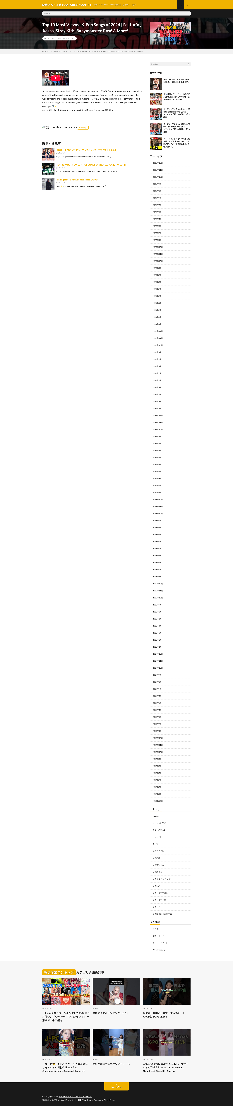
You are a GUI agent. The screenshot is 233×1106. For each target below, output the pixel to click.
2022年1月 (157, 492)
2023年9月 (157, 352)
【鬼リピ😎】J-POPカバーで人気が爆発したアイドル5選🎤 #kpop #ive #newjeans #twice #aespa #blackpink (65, 1067)
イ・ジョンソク (159, 823)
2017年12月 (158, 801)
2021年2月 (157, 570)
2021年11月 (158, 506)
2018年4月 (157, 794)
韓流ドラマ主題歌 (160, 893)
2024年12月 (158, 247)
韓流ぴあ (156, 886)
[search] (189, 13)
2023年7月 (157, 366)
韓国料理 (156, 858)
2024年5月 (157, 296)
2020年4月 (157, 626)
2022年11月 (158, 422)
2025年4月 (157, 219)
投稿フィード (158, 936)
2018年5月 (157, 787)
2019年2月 (157, 724)
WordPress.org (159, 950)
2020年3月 (157, 633)
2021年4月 (157, 555)
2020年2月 (157, 640)
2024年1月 (157, 324)
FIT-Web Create (85, 1100)
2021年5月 (157, 548)
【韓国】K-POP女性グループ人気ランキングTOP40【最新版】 (86, 150)
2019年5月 (157, 703)
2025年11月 (158, 170)
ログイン (156, 929)
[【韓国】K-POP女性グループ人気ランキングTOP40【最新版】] (48, 154)
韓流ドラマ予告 (159, 900)
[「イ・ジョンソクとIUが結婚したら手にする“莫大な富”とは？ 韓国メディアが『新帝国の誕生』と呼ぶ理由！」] (156, 143)
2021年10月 (158, 513)
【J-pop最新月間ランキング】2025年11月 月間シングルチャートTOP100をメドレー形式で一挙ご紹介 (66, 1016)
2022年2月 (157, 485)
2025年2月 (157, 233)
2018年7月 (157, 773)
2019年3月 (157, 717)
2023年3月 (157, 394)
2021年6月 (157, 541)
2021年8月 (157, 527)
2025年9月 (157, 184)
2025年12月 (158, 163)
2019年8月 (157, 682)
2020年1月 (157, 647)
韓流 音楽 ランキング (66, 38)
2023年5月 (157, 380)
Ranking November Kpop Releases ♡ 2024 (77, 179)
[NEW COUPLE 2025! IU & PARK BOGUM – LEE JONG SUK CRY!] (156, 84)
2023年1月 (157, 408)
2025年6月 (157, 205)
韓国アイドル (158, 851)
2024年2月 (157, 317)
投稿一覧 (82, 128)
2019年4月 (157, 710)
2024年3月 (157, 310)
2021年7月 (157, 534)
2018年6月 (157, 780)
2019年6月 (157, 696)
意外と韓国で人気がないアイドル (111, 1063)
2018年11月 (158, 745)
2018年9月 (157, 759)
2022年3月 (157, 478)
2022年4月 (157, 471)
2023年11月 (158, 338)
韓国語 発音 (157, 872)
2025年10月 (158, 177)
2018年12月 (158, 738)
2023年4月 (157, 387)
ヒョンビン (157, 837)
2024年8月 (157, 275)
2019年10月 (158, 668)
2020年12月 (158, 584)
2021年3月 (157, 562)
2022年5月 (157, 464)
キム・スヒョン (159, 830)
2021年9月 (157, 520)
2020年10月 (158, 598)
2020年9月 (157, 605)
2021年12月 (158, 499)
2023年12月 (158, 331)
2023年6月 (157, 373)
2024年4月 (157, 303)
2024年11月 (158, 254)
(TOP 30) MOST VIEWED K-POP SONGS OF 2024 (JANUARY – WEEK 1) (91, 164)
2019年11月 (158, 661)
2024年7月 (157, 282)
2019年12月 (158, 654)
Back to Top (117, 1087)
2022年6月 (157, 457)
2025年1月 (157, 240)
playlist (156, 816)
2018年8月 (157, 766)
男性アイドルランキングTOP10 (110, 1012)
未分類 (155, 844)
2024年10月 (158, 261)
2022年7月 (157, 450)
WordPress (109, 1100)
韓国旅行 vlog (158, 865)
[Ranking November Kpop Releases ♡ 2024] (48, 184)
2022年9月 (157, 436)
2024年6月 (157, 289)
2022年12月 (158, 415)
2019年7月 (157, 689)
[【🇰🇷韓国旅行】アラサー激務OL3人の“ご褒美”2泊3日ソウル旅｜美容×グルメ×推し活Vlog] (156, 99)
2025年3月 (157, 226)
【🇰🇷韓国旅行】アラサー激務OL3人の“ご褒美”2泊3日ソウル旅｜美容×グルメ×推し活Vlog (176, 96)
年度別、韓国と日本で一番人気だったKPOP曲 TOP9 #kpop (164, 1014)
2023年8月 (157, 359)
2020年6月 (157, 619)
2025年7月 (157, 198)
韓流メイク (157, 907)
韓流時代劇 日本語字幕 (162, 914)
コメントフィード (160, 943)
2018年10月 (158, 752)
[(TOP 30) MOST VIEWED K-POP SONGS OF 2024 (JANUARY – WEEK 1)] (48, 169)
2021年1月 (157, 577)
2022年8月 (157, 443)
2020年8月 (157, 612)
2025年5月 (157, 212)
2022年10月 (158, 429)
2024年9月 (157, 268)
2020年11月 (158, 591)
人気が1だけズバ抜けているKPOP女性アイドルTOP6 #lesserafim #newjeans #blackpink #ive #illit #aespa (166, 1067)
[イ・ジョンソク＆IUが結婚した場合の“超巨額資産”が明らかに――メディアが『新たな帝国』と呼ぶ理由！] (156, 114)
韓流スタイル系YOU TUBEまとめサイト (75, 1096)
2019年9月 (157, 675)
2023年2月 (157, 401)
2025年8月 (157, 191)
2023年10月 (158, 345)
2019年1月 (157, 731)
